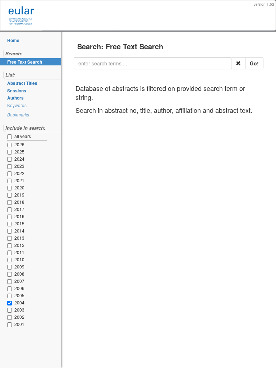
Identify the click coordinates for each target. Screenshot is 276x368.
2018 (19, 202)
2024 (19, 159)
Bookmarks (18, 114)
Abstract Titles (22, 83)
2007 (19, 281)
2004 (19, 302)
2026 (19, 144)
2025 (19, 151)
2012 (19, 245)
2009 (19, 266)
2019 (19, 195)
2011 (19, 252)
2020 (19, 187)
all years (22, 136)
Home (13, 40)
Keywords (17, 105)
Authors (15, 98)
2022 (19, 173)
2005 (19, 295)
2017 (19, 209)
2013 (19, 238)
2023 (19, 166)
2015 (19, 223)
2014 (19, 230)
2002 (19, 317)
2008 (19, 274)
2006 (19, 288)
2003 (19, 310)
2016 (19, 216)
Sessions (16, 90)
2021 (19, 180)
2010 (19, 259)
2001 (19, 324)
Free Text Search (24, 62)
